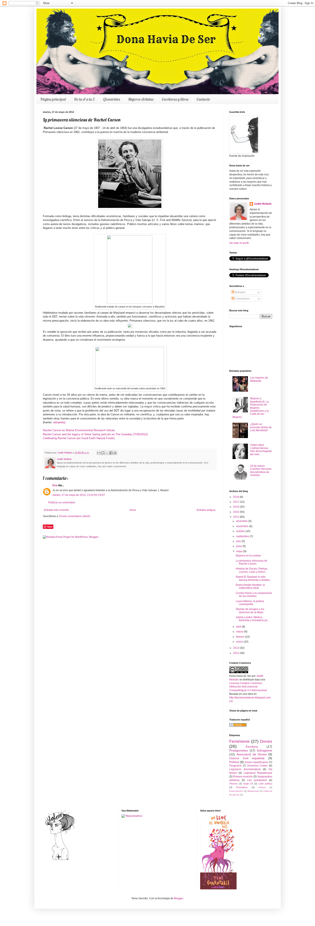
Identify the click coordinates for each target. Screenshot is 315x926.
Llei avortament (257, 780)
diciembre (242, 521)
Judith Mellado (263, 203)
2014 (236, 516)
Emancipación (236, 791)
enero (240, 641)
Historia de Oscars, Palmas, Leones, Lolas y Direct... (252, 570)
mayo (239, 551)
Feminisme (239, 741)
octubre (241, 531)
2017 (236, 501)
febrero (240, 636)
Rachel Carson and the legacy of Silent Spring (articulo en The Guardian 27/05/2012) (95, 434)
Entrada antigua (206, 509)
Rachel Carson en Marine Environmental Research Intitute (79, 430)
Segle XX (248, 783)
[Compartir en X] (107, 453)
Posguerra (235, 765)
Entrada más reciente (56, 509)
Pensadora (242, 787)
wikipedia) (59, 422)
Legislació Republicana (258, 772)
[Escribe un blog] (103, 453)
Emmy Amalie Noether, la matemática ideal (250, 586)
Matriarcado (253, 791)
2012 (236, 653)
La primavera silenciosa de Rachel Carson (251, 562)
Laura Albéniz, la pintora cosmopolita (250, 603)
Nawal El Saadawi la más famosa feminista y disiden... (254, 578)
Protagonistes (238, 750)
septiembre (243, 536)
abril (239, 626)
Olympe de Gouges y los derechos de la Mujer (250, 611)
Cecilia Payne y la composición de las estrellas (254, 595)
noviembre (242, 526)
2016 (236, 506)
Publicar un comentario (61, 502)
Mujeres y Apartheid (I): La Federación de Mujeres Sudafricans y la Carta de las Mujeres (250, 407)
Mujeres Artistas (140, 99)
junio (239, 546)
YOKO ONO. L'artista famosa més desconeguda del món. (261, 450)
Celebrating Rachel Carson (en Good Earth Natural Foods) (79, 438)
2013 (236, 647)
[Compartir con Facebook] (111, 453)
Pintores (233, 783)
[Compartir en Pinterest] (115, 453)
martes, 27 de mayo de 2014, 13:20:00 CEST (78, 495)
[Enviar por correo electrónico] (99, 453)
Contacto (203, 99)
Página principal (53, 99)
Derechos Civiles (257, 765)
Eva (54, 485)
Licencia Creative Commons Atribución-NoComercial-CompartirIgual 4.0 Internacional (248, 687)
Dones (266, 741)
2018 (236, 496)
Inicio (133, 509)
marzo (240, 631)
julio (239, 541)
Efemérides (111, 99)
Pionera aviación (243, 776)
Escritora (252, 746)
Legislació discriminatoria (245, 769)
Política (234, 762)
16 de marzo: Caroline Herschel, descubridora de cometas (261, 470)
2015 (236, 511)
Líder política (265, 783)
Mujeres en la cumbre (248, 555)
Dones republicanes (256, 762)
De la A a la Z (84, 99)
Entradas (239, 292)
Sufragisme (264, 750)
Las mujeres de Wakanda (259, 379)
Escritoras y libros (175, 99)
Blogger (178, 898)
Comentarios (242, 298)
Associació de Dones (252, 754)
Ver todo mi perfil (239, 243)
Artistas (262, 787)
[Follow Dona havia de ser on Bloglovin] (60, 859)
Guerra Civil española (246, 758)
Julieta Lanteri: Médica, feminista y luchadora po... (252, 619)
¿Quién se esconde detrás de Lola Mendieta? (261, 427)
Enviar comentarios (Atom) (74, 516)
